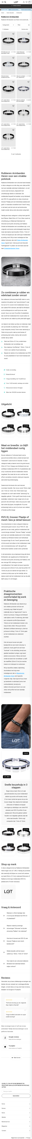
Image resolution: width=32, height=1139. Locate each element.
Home (2, 12)
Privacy (28, 1137)
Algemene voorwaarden (17, 1137)
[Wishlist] (27, 2)
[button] (16, 916)
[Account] (24, 2)
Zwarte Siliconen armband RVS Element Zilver (20, 52)
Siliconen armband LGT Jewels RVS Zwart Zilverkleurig (20, 76)
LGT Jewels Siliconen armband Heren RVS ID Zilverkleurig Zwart (21, 125)
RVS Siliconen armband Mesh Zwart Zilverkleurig (5, 52)
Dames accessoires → (14, 9)
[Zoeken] (5, 2)
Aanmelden (16, 1096)
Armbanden (19, 12)
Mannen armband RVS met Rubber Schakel (20, 100)
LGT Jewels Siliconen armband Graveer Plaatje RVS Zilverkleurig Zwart (6, 148)
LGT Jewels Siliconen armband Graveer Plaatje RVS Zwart (5, 100)
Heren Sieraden (10, 12)
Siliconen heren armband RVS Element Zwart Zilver (5, 76)
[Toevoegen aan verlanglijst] (13, 34)
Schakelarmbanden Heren (11, 248)
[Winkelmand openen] (29, 2)
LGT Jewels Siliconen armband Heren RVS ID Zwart (6, 125)
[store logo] (16, 2)
